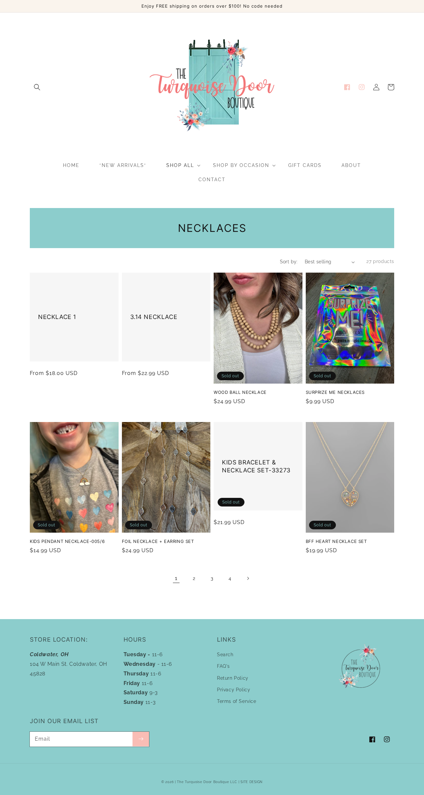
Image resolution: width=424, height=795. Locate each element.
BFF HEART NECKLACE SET (336, 541)
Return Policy (232, 678)
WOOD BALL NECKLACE (240, 392)
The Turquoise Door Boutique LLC (207, 782)
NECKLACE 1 (57, 316)
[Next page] (247, 578)
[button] (37, 87)
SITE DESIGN (251, 782)
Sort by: (289, 261)
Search (225, 654)
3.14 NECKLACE (154, 316)
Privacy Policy (233, 689)
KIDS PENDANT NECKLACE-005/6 (67, 541)
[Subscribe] (140, 739)
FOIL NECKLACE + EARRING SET (158, 541)
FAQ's (223, 666)
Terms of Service (236, 701)
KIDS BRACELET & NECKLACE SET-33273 (256, 466)
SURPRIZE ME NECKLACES (335, 392)
